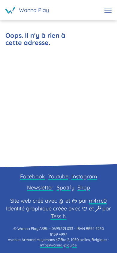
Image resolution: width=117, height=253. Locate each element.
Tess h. (59, 216)
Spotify (65, 187)
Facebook (32, 176)
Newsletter (40, 187)
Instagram (84, 176)
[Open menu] (108, 10)
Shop (83, 187)
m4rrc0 (98, 200)
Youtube (58, 176)
